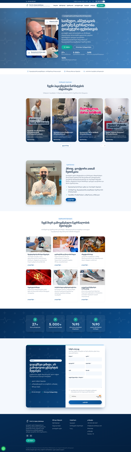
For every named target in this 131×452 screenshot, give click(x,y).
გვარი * (87, 356)
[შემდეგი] (105, 145)
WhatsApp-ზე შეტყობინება (83, 47)
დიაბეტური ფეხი (79, 5)
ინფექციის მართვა (87, 254)
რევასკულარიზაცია (34, 287)
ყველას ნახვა (65, 145)
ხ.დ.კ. (71, 428)
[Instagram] (27, 435)
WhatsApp (90, 428)
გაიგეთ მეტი (71, 199)
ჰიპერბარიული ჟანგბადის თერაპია (65, 287)
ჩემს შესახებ (62, 5)
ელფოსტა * (88, 363)
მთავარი (55, 5)
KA (103, 1)
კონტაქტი (92, 5)
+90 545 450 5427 (92, 423)
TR (96, 1)
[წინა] (101, 145)
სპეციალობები (56, 425)
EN (98, 1)
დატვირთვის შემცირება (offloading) (89, 288)
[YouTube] (30, 435)
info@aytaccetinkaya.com (94, 425)
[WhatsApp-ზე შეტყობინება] (3, 449)
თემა (70, 370)
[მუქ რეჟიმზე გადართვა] (90, 1)
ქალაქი (87, 370)
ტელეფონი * (72, 363)
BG (101, 1)
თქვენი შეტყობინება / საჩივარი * (76, 377)
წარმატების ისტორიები (76, 425)
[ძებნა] (93, 1)
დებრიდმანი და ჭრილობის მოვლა (65, 254)
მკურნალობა (70, 5)
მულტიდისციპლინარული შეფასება (38, 254)
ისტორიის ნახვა (30, 139)
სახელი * (71, 356)
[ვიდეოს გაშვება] (38, 120)
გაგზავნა (85, 402)
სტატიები (86, 5)
